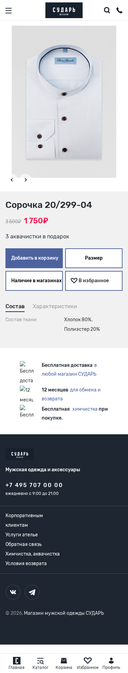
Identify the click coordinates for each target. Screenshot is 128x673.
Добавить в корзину (34, 258)
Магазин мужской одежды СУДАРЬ (64, 613)
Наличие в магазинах (36, 281)
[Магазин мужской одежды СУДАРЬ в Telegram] (32, 592)
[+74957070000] (119, 11)
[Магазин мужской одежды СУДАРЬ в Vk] (12, 592)
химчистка (85, 409)
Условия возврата (26, 563)
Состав (15, 306)
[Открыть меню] (8, 10)
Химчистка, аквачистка (32, 554)
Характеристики (55, 306)
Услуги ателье (21, 535)
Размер (94, 258)
